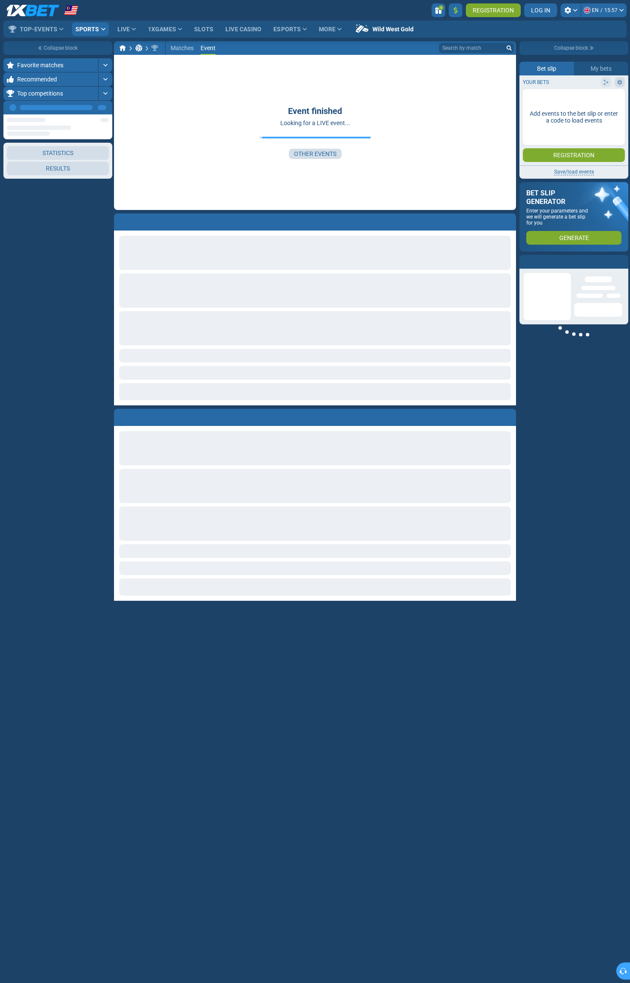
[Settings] (571, 10)
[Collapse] (105, 280)
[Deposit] (455, 10)
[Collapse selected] (95, 182)
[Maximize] (105, 65)
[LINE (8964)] (122, 48)
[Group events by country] (105, 182)
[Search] (509, 48)
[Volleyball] (139, 48)
